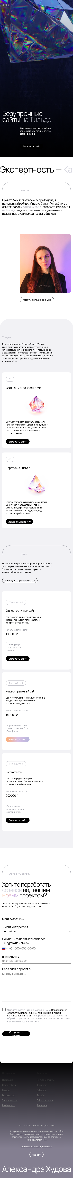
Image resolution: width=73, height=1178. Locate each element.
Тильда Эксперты (45, 1079)
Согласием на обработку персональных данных (37, 1011)
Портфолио (7, 1079)
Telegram (41, 1090)
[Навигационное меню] (69, 5)
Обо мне (6, 1090)
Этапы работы (9, 1085)
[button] (31, 146)
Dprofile (40, 1095)
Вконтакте (42, 1105)
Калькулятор (8, 1095)
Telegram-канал (45, 1100)
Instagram (42, 1085)
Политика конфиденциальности (36, 1146)
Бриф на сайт (8, 1105)
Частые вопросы (9, 1100)
